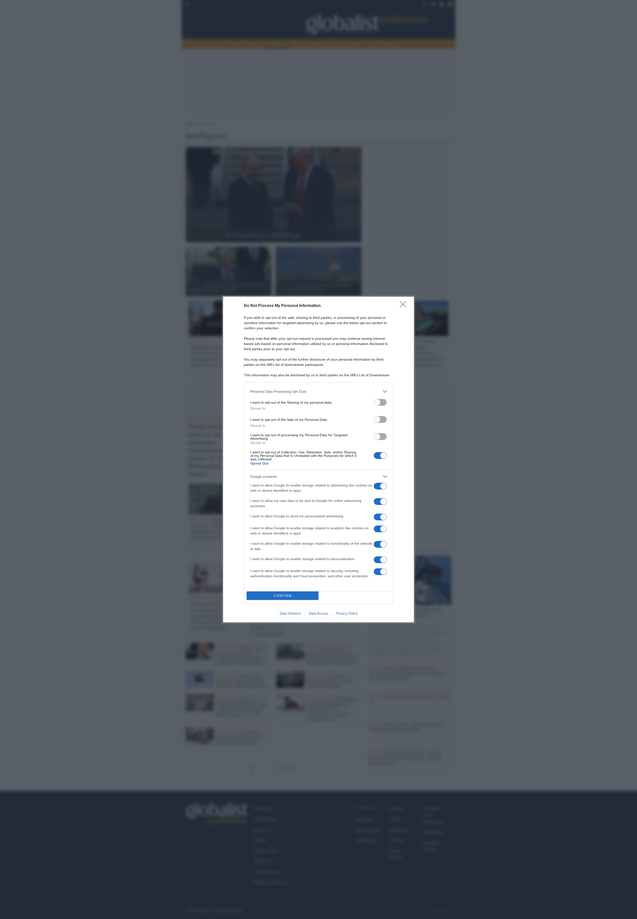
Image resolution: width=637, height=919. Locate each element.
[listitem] (318, 391)
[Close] (404, 306)
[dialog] (318, 459)
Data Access (318, 613)
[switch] (380, 402)
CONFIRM (282, 596)
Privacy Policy (347, 613)
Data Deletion (290, 613)
